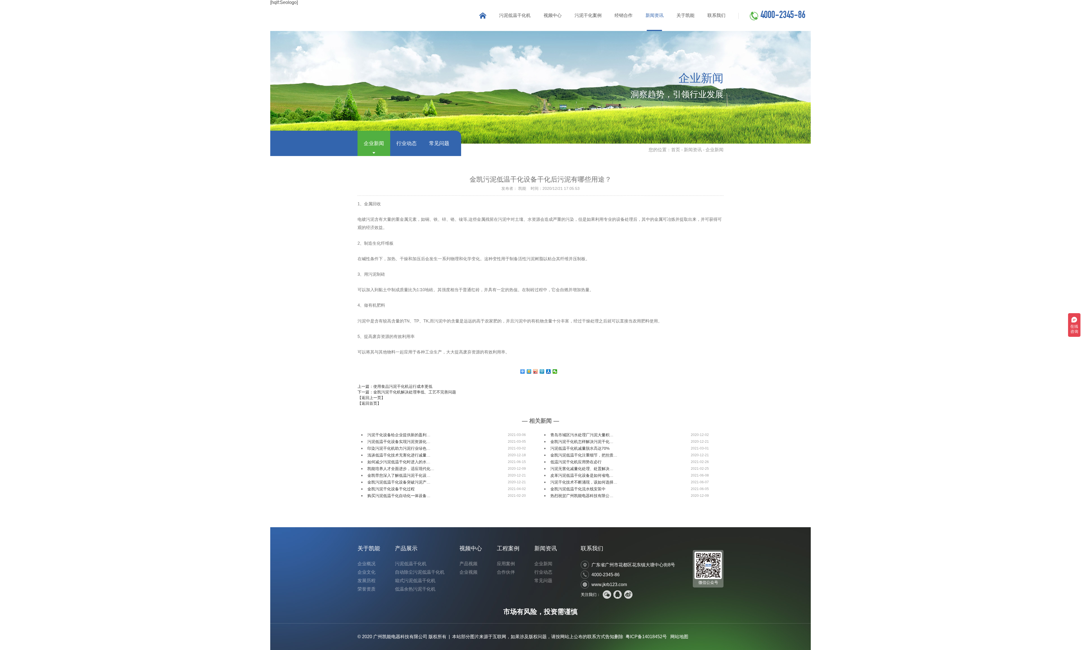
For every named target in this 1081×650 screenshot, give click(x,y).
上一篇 (395, 386)
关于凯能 (685, 15)
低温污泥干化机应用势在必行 (576, 462)
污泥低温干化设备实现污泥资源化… (398, 441)
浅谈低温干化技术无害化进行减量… (398, 455)
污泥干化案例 (588, 15)
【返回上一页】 (371, 397)
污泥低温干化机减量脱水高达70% (579, 448)
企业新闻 (374, 143)
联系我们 (716, 15)
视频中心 (553, 15)
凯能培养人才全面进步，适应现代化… (400, 468)
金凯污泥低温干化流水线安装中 (578, 489)
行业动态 (406, 143)
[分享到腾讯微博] (542, 371)
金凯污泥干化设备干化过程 (391, 489)
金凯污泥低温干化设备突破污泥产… (398, 482)
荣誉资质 (367, 589)
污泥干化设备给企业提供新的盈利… (398, 435)
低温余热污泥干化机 (415, 589)
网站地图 (679, 636)
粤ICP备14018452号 (646, 636)
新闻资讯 (655, 15)
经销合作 (624, 15)
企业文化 (367, 572)
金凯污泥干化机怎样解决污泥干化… (581, 441)
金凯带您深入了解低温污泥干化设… (398, 475)
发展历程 (367, 580)
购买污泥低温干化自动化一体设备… (398, 495)
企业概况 (367, 563)
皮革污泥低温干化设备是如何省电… (581, 475)
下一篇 (407, 392)
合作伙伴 (506, 572)
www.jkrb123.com (609, 584)
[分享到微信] (555, 371)
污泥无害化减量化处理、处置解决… (581, 468)
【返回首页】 (369, 403)
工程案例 (508, 548)
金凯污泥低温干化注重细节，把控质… (583, 455)
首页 (675, 149)
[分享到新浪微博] (535, 371)
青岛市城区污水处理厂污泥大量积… (581, 435)
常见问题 (439, 143)
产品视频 (468, 563)
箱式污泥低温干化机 (415, 580)
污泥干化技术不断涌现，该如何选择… (583, 482)
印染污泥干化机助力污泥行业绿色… (398, 448)
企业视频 (468, 572)
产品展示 (406, 548)
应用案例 (506, 563)
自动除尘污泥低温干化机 (420, 572)
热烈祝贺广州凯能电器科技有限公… (581, 495)
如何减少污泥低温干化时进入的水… (398, 462)
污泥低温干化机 (515, 15)
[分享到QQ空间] (529, 371)
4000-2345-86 (782, 16)
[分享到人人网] (548, 371)
